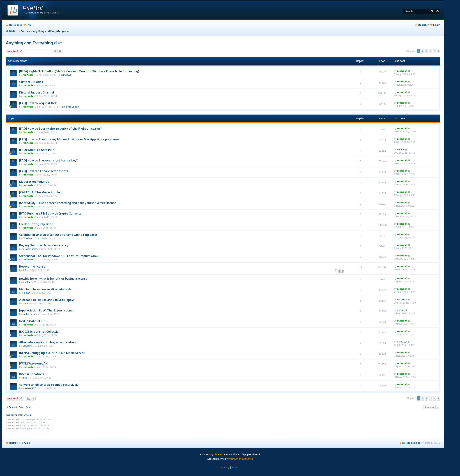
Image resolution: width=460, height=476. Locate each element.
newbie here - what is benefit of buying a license (53, 279)
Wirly (25, 303)
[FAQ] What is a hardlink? (36, 150)
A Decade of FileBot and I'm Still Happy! (46, 300)
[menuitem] (27, 25)
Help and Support (69, 106)
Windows (66, 74)
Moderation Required (34, 182)
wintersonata (29, 314)
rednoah (27, 74)
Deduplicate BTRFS (32, 321)
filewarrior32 (29, 248)
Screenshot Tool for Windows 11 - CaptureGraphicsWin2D (59, 256)
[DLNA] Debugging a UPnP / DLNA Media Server (52, 353)
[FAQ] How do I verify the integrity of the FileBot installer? (60, 129)
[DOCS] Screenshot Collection (39, 332)
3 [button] (426, 51)
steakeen (402, 299)
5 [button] (434, 51)
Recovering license (32, 266)
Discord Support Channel (36, 92)
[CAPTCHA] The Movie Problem (40, 192)
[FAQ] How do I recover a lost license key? (48, 160)
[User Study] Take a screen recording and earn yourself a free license (67, 203)
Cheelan (27, 238)
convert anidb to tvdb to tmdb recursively (49, 385)
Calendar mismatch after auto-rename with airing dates (58, 235)
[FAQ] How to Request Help (38, 103)
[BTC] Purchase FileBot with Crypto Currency (50, 213)
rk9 (24, 270)
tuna (24, 377)
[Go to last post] (409, 70)
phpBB (217, 454)
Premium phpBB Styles (240, 458)
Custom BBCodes (31, 82)
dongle (401, 310)
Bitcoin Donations (31, 374)
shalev (400, 149)
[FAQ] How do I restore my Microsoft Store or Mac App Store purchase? (69, 139)
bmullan (26, 282)
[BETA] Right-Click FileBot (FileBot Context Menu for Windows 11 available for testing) (79, 71)
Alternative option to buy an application (47, 342)
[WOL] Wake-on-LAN (33, 363)
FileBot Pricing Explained (36, 224)
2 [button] (422, 51)
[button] (438, 51)
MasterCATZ (29, 388)
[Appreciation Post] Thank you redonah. (47, 310)
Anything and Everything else (34, 42)
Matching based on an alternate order (46, 289)
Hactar (26, 292)
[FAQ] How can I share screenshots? (44, 171)
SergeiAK (27, 345)
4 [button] (430, 51)
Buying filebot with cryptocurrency (43, 245)
